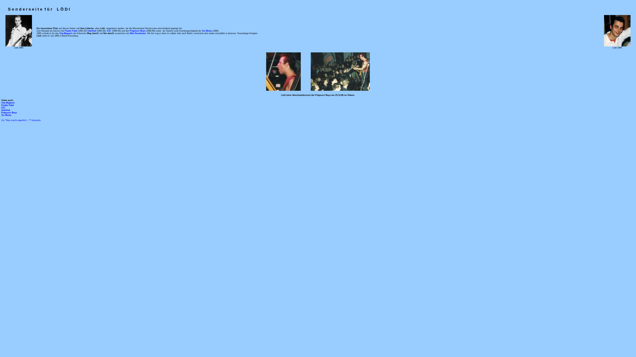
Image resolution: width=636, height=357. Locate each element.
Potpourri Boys (9, 112)
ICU (3, 107)
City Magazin (8, 102)
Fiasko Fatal (7, 105)
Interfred (5, 110)
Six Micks (6, 115)
